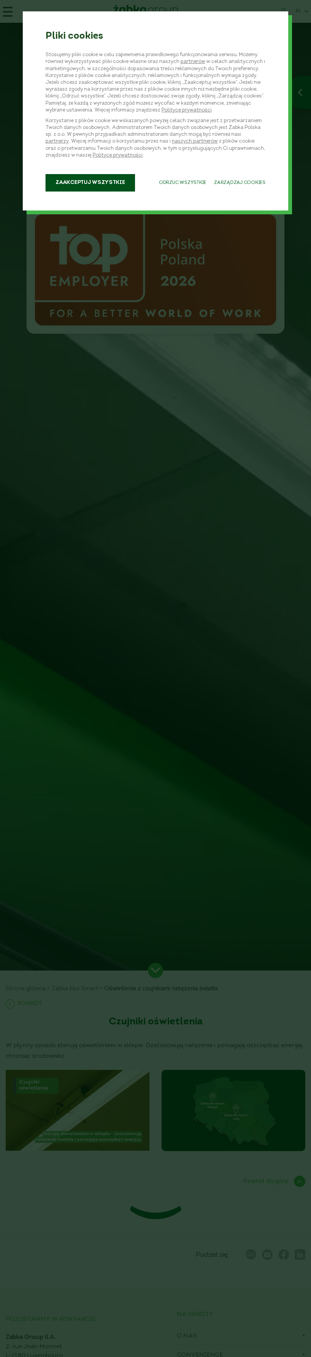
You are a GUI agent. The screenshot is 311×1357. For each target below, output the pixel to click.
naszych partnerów (195, 141)
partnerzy (57, 141)
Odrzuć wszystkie (182, 183)
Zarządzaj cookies (239, 183)
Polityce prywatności (187, 110)
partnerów (193, 61)
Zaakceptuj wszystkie (90, 182)
